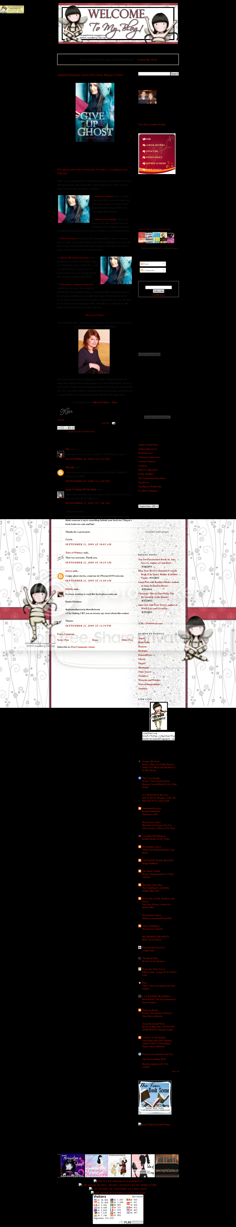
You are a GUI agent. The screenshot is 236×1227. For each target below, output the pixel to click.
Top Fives (143, 482)
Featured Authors (155, 163)
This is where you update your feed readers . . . (158, 987)
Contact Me (151, 151)
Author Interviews (147, 449)
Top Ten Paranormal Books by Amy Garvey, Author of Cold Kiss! (157, 561)
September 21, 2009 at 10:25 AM (88, 562)
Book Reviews (145, 453)
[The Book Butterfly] (159, 730)
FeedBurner (158, 294)
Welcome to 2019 (150, 814)
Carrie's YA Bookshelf (153, 1037)
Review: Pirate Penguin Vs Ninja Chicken (157, 875)
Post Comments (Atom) (83, 646)
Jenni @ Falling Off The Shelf (80, 489)
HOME (147, 139)
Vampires (143, 675)
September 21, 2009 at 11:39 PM (88, 625)
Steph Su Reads (150, 1010)
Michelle (69, 467)
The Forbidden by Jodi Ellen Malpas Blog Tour (155, 889)
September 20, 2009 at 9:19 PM (87, 459)
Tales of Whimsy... (151, 926)
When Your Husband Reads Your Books (158, 851)
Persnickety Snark (151, 915)
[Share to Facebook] (69, 428)
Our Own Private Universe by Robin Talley (156, 906)
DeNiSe (69, 589)
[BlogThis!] (62, 428)
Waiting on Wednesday (150, 486)
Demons (142, 646)
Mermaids (143, 667)
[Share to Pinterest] (73, 428)
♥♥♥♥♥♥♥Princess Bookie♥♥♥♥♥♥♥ (151, 810)
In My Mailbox (146, 474)
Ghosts (141, 659)
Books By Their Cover (153, 969)
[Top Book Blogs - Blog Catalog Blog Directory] (118, 1185)
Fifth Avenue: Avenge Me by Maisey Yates (159, 973)
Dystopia (143, 650)
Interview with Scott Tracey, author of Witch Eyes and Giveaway (157, 606)
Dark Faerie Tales (151, 822)
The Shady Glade (151, 871)
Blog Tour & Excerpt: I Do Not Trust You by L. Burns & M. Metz (158, 826)
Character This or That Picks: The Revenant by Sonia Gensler (156, 595)
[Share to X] (66, 428)
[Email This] (59, 428)
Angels (141, 638)
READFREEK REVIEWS (155, 936)
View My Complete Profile (152, 124)
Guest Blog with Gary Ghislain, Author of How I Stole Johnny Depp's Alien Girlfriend (157, 1043)
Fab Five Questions (148, 469)
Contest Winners (146, 461)
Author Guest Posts (148, 444)
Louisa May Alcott (147, 59)
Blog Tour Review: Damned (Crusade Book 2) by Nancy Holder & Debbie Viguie (158, 574)
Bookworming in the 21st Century (155, 1065)
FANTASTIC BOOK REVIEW (158, 860)
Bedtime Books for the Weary (156, 838)
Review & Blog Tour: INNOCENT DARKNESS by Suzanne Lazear (158, 1028)
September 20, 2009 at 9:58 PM (87, 481)
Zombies (142, 688)
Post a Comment (65, 634)
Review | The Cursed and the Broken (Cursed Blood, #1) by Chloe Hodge (159, 783)
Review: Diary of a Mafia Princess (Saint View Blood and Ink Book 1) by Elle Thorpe (159, 767)
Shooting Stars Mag (152, 884)
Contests (142, 465)
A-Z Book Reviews (154, 145)
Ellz (67, 449)
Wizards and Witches (149, 680)
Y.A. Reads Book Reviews (155, 794)
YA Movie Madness (148, 490)
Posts (146, 264)
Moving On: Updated (152, 928)
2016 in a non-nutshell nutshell (156, 918)
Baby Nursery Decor (152, 939)
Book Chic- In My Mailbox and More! (158, 900)
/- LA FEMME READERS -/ (156, 996)
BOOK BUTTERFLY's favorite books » (160, 248)
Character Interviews (81, 431)
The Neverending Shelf (154, 1059)
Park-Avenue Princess (153, 947)
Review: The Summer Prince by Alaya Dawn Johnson (157, 1014)
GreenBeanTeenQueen (153, 835)
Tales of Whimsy (74, 552)
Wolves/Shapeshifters (149, 684)
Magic (141, 663)
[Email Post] (113, 423)
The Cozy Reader (151, 778)
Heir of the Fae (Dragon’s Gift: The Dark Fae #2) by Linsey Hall (159, 799)
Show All (175, 1071)
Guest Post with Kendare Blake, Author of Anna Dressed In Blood (158, 583)
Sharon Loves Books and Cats (157, 1054)
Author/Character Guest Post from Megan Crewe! (90, 75)
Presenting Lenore (151, 846)
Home (95, 639)
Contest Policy (153, 157)
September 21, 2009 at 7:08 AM (87, 503)
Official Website (101, 402)
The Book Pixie (150, 958)
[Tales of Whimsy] (117, 1176)
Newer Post (63, 639)
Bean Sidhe (144, 642)
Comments (148, 270)
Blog (114, 402)
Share (61, 420)
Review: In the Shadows (153, 961)
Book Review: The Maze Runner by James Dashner (159, 1001)
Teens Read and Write (153, 1023)
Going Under (148, 950)
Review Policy (152, 170)
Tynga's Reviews (150, 761)
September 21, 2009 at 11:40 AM (88, 580)
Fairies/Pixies (145, 655)
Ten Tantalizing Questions (151, 478)
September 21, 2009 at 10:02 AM (88, 544)
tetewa (68, 570)
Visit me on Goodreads (154, 229)
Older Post (127, 639)
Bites (144, 982)
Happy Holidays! (150, 863)
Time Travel (144, 671)
